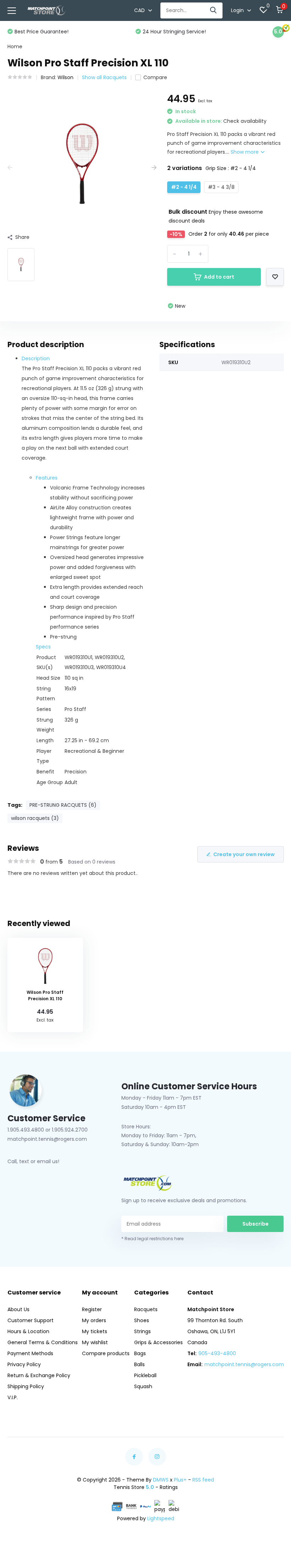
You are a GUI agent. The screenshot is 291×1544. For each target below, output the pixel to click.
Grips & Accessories (158, 1342)
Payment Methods (30, 1353)
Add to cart (219, 276)
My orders (94, 1320)
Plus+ (180, 1479)
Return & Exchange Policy (38, 1375)
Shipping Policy (25, 1386)
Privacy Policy (24, 1364)
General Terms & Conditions (42, 1342)
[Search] (214, 10)
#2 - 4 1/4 (184, 187)
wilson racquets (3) (35, 818)
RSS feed (203, 1479)
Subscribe (255, 1223)
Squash (143, 1386)
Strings (142, 1331)
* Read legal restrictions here (152, 1239)
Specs (43, 646)
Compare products (106, 1353)
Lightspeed (160, 1518)
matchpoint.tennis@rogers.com (244, 1364)
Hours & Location (28, 1331)
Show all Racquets (104, 77)
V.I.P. (12, 1397)
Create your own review (244, 854)
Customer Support (30, 1320)
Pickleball (145, 1375)
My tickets (94, 1331)
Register (92, 1309)
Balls (139, 1364)
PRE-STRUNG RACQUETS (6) (63, 805)
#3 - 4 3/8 (221, 187)
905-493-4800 (217, 1353)
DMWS (161, 1479)
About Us (18, 1309)
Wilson (65, 77)
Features (46, 477)
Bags (140, 1353)
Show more (245, 151)
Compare (155, 77)
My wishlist (95, 1342)
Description (36, 358)
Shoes (141, 1320)
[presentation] (9, 167)
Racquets (146, 1309)
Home (14, 46)
